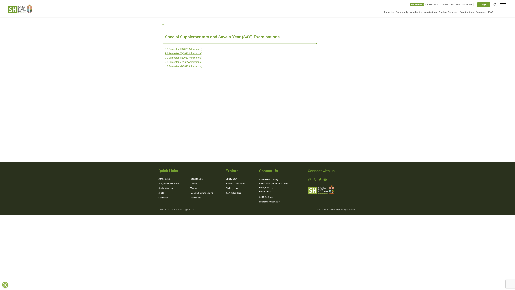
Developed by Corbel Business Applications (176, 209)
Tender (193, 188)
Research (481, 12)
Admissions (430, 12)
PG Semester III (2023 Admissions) (183, 49)
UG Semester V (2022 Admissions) (183, 62)
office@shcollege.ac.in (269, 201)
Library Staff (231, 179)
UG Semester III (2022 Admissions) (183, 57)
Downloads (195, 197)
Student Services (448, 12)
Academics (416, 12)
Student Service (166, 188)
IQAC (491, 12)
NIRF (458, 4)
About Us (389, 12)
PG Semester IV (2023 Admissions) (183, 53)
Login (483, 4)
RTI (452, 4)
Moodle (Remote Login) (201, 193)
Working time (232, 188)
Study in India (431, 4)
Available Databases (235, 183)
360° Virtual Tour (417, 5)
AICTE (161, 193)
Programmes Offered (169, 183)
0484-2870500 (266, 197)
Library (193, 183)
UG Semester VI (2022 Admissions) (183, 66)
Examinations (466, 12)
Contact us (163, 197)
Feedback (467, 4)
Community (402, 12)
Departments (196, 179)
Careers (444, 4)
